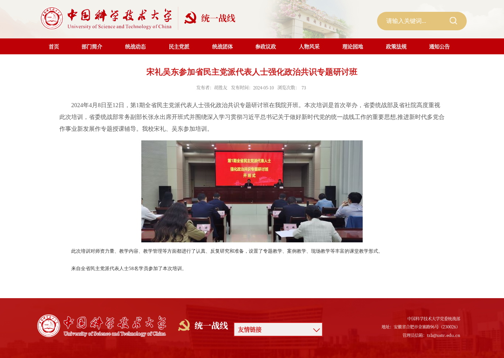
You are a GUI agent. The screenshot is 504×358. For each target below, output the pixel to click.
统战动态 (135, 46)
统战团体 (222, 46)
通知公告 (439, 46)
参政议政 (265, 46)
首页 (54, 46)
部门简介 (92, 46)
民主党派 (179, 46)
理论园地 (352, 46)
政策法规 (396, 46)
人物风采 (309, 46)
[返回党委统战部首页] (139, 14)
